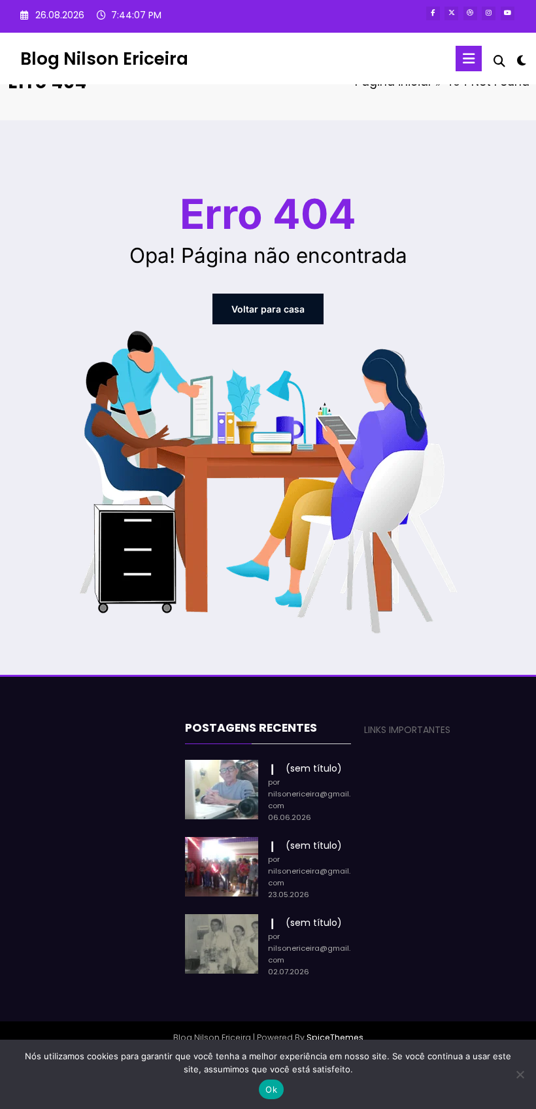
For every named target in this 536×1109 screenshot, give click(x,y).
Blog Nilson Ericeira (104, 58)
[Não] (519, 1074)
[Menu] (469, 58)
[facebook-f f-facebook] (433, 13)
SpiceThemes (335, 1037)
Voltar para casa (268, 309)
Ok (271, 1089)
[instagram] (488, 13)
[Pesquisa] (499, 61)
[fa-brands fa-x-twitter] (451, 13)
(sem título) (314, 768)
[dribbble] (470, 13)
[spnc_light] (521, 60)
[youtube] (507, 13)
